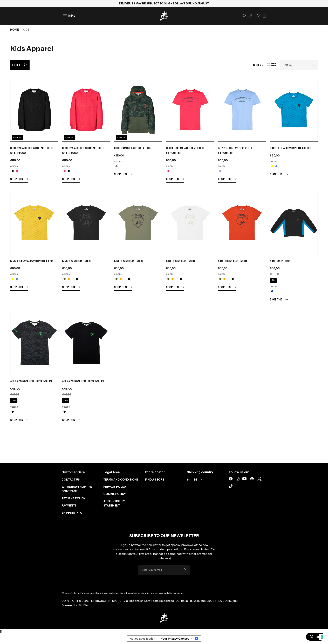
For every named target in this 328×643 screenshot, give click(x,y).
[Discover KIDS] (138, 109)
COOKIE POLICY (114, 493)
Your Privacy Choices (175, 638)
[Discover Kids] (34, 109)
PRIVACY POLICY (115, 486)
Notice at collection (142, 638)
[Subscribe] (185, 570)
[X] (259, 478)
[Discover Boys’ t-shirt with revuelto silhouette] (242, 109)
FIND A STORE (154, 479)
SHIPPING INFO (72, 512)
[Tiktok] (231, 487)
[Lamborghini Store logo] (164, 15)
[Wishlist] (258, 16)
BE (195, 479)
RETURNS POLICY (74, 498)
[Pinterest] (252, 478)
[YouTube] (244, 478)
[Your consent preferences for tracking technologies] (322, 637)
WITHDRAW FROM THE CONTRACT (77, 489)
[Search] (244, 16)
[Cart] (264, 16)
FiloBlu (83, 605)
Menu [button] (71, 15)
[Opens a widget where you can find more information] (315, 637)
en (188, 479)
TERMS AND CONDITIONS (121, 479)
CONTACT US (71, 479)
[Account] (251, 16)
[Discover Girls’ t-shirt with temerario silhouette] (190, 109)
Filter (16, 65)
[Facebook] (231, 478)
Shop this (16, 179)
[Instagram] (238, 478)
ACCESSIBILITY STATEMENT (114, 503)
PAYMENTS (69, 505)
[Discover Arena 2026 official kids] (34, 343)
